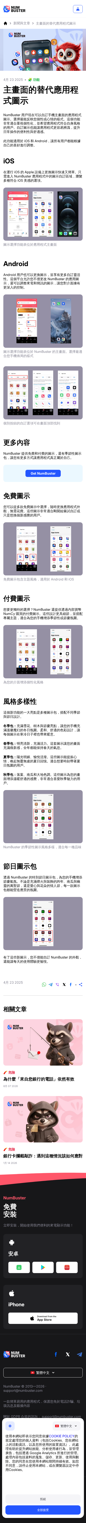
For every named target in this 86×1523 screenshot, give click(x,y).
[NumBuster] (14, 9)
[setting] (10, 1426)
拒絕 (43, 1499)
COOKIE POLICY (62, 1436)
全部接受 (43, 1510)
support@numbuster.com (23, 1390)
